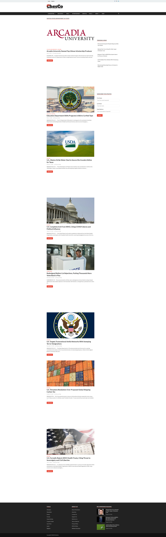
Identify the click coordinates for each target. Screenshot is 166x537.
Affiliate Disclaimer (76, 528)
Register (52, 1)
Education (60, 13)
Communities (51, 13)
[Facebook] (115, 1)
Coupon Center (50, 521)
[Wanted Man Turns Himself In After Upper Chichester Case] (101, 509)
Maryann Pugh (57, 117)
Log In (49, 1)
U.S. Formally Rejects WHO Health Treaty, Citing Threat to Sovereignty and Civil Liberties (68, 459)
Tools (90, 13)
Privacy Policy (75, 523)
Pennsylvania (49, 271)
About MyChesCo (76, 509)
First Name (99, 98)
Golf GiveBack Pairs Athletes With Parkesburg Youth (112, 525)
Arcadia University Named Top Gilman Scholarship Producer (69, 51)
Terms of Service (75, 521)
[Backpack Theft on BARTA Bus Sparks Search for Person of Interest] (101, 517)
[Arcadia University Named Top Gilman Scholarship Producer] (70, 35)
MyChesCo (56, 535)
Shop (103, 13)
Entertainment (76, 13)
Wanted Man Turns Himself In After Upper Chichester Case (112, 511)
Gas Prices (49, 523)
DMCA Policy (75, 526)
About (96, 13)
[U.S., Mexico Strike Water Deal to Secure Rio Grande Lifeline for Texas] (70, 144)
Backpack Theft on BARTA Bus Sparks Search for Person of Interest (112, 519)
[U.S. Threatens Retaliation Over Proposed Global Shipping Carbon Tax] (70, 373)
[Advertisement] (95, 7)
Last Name (99, 103)
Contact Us (74, 514)
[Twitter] (116, 1)
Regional (59, 49)
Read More (49, 60)
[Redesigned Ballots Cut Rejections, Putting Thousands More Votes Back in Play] (70, 257)
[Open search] (119, 13)
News (67, 13)
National (53, 113)
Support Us (74, 516)
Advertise (74, 512)
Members (49, 509)
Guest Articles (50, 519)
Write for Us (74, 519)
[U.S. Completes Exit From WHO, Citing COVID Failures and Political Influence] (70, 211)
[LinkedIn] (118, 1)
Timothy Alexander (57, 53)
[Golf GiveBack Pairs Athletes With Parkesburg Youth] (101, 525)
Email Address (100, 109)
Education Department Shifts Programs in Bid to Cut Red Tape (70, 116)
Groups (48, 516)
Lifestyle (84, 13)
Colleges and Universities (52, 49)
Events (48, 514)
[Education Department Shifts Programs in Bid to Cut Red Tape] (70, 99)
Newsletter (49, 512)
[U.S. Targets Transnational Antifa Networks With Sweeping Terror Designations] (70, 325)
